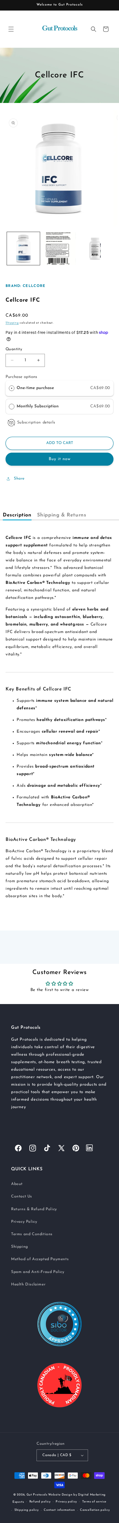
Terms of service (94, 1501)
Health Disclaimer (28, 1284)
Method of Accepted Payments (40, 1259)
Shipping (12, 322)
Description (17, 515)
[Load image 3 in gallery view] (95, 248)
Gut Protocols (37, 1494)
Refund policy (40, 1501)
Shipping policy (26, 1510)
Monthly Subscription (38, 406)
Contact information (59, 1510)
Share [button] (19, 478)
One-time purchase (35, 388)
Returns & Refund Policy (34, 1209)
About (17, 1184)
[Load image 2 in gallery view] (59, 248)
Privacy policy (66, 1501)
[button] (11, 29)
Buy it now (60, 459)
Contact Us (21, 1196)
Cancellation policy (95, 1510)
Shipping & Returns (61, 515)
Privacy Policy (24, 1222)
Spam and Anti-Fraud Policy (37, 1272)
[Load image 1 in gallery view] (23, 248)
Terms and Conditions (32, 1234)
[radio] (11, 388)
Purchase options (21, 377)
